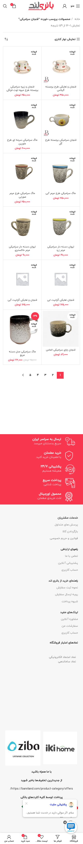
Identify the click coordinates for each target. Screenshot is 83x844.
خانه (77, 19)
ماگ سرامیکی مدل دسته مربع (22, 353)
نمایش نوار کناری (65, 39)
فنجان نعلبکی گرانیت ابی (60, 300)
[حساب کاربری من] (65, 6)
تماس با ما (71, 556)
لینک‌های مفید (69, 612)
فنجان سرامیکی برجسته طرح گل (60, 142)
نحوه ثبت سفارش (67, 588)
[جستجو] (5, 6)
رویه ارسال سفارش (66, 594)
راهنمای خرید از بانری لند (63, 581)
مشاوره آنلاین (69, 619)
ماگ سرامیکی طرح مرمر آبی (61, 193)
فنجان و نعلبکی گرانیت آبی (22, 300)
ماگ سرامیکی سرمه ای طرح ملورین (22, 142)
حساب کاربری (69, 570)
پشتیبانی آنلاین (68, 563)
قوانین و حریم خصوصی (64, 538)
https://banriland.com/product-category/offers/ (41, 789)
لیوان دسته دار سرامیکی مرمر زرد (60, 248)
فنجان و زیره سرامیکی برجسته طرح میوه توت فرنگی (22, 88)
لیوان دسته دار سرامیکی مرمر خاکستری (22, 248)
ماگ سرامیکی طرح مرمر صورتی (22, 195)
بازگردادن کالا (70, 531)
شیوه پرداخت (70, 601)
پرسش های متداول (66, 525)
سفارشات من (70, 626)
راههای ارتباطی (69, 549)
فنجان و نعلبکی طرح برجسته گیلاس (60, 88)
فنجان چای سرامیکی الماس (60, 350)
